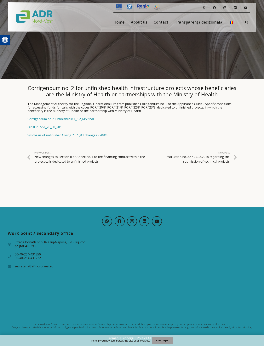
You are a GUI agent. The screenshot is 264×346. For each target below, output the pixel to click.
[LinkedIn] (235, 8)
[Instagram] (225, 8)
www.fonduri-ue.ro (131, 330)
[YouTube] (246, 8)
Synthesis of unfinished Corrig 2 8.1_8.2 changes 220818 (67, 135)
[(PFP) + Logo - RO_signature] (34, 16)
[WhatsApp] (204, 8)
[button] (5, 40)
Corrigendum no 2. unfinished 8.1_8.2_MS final (60, 119)
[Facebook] (214, 8)
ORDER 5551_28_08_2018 (45, 127)
